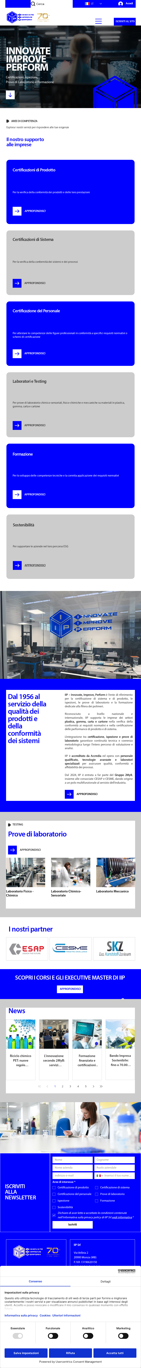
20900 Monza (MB (85, 1257)
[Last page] (101, 1086)
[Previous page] (47, 1086)
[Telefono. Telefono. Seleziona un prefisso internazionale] (100, 1175)
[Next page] (93, 1086)
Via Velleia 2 (81, 1252)
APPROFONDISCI (87, 794)
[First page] (39, 1086)
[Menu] (99, 21)
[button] (125, 22)
